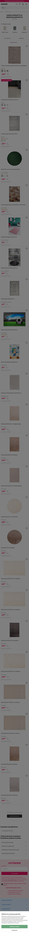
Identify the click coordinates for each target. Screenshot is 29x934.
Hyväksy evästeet (14, 926)
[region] (14, 922)
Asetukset (14, 930)
